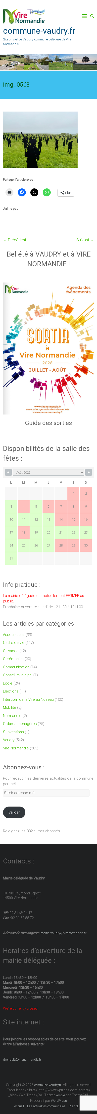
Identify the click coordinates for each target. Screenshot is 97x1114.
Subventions (13, 732)
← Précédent (14, 240)
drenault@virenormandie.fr (22, 1059)
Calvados (10, 651)
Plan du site (77, 1106)
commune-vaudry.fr (39, 31)
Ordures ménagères (20, 723)
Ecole (7, 683)
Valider (14, 812)
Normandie (12, 715)
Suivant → (85, 240)
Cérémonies (13, 659)
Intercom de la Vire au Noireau (28, 699)
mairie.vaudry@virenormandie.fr (63, 933)
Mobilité (9, 707)
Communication (16, 667)
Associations (14, 634)
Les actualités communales (46, 1106)
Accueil (19, 1106)
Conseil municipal (17, 675)
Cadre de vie (13, 642)
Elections (10, 691)
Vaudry (8, 740)
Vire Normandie (16, 748)
